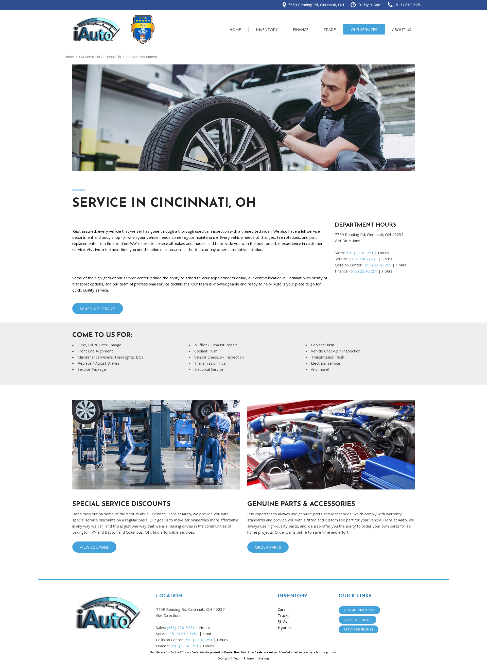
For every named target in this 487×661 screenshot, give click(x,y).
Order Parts (268, 547)
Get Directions (347, 240)
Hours (383, 252)
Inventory (267, 29)
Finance (300, 29)
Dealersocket (263, 652)
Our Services (364, 29)
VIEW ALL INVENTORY (359, 610)
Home (235, 29)
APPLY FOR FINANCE (358, 629)
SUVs (282, 621)
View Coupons (94, 547)
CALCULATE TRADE (357, 619)
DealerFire (231, 652)
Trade (329, 29)
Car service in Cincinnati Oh (100, 56)
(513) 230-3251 (360, 252)
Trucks (283, 615)
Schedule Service (97, 308)
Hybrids (285, 627)
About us (401, 29)
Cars (282, 609)
